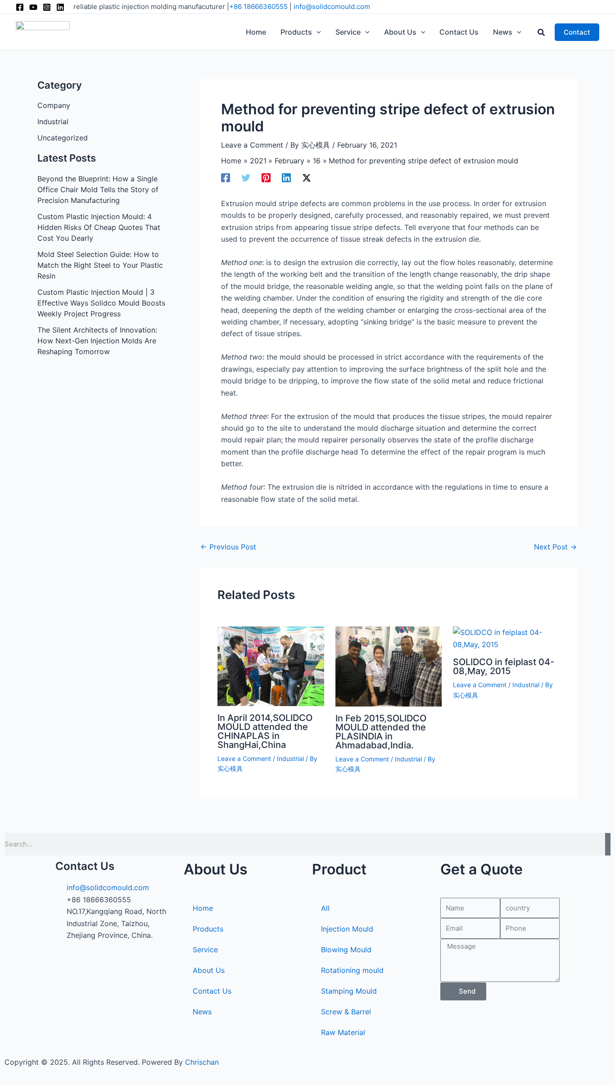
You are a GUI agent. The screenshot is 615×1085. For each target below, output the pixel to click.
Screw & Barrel (346, 1011)
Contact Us (212, 990)
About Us (209, 970)
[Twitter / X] (306, 177)
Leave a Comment (252, 144)
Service (205, 949)
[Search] (607, 844)
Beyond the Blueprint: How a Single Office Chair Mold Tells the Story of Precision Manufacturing (97, 189)
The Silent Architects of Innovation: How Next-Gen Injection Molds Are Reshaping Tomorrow (97, 340)
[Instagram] (47, 7)
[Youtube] (33, 7)
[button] (316, 31)
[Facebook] (20, 7)
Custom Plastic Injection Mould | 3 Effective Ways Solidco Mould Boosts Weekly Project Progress (101, 303)
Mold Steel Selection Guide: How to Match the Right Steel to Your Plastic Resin (100, 265)
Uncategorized (62, 137)
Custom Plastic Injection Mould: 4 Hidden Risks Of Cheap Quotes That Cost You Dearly (98, 227)
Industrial (52, 121)
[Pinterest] (266, 177)
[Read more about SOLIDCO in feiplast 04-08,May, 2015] (506, 637)
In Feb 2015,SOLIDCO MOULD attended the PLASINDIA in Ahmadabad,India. (380, 732)
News (202, 1011)
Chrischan (202, 1062)
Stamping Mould (349, 990)
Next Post (555, 546)
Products (208, 928)
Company (53, 105)
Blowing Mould (346, 949)
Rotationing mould (352, 970)
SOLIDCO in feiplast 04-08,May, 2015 (503, 666)
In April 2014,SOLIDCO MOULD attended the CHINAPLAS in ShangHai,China (264, 731)
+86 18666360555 (258, 6)
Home (203, 908)
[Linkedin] (60, 7)
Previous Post (228, 546)
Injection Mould (347, 928)
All (325, 908)
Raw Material (343, 1032)
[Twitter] (245, 177)
